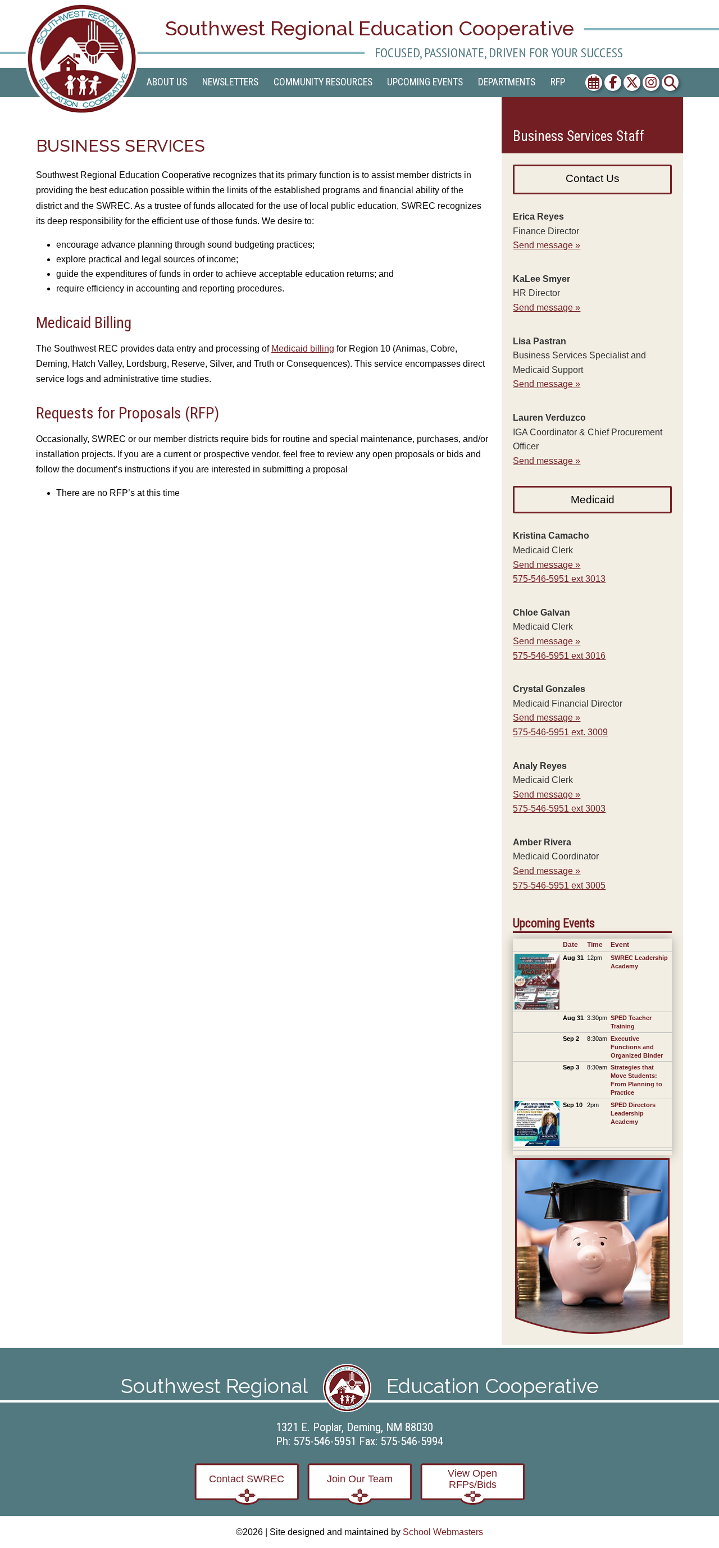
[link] (83, 59)
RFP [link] (557, 82)
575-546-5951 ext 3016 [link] (559, 656)
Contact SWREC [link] (246, 1479)
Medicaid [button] (593, 500)
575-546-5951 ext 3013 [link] (559, 579)
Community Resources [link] (323, 82)
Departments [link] (506, 82)
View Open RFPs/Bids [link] (472, 1479)
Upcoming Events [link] (425, 82)
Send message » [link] (546, 245)
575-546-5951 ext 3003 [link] (559, 808)
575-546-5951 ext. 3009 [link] (560, 732)
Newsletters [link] (230, 82)
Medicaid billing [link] (302, 348)
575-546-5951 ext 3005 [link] (559, 885)
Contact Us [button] (593, 178)
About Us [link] (167, 82)
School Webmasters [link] (443, 1532)
